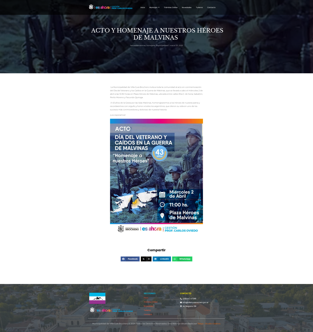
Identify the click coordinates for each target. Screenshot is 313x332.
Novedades (148, 306)
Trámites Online (150, 302)
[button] (130, 259)
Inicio (146, 298)
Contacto (148, 314)
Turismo (147, 310)
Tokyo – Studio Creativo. (209, 323)
